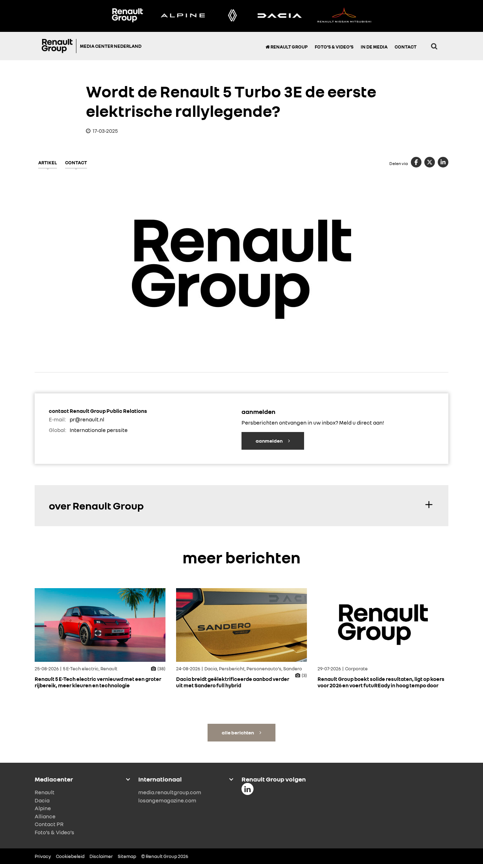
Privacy (43, 856)
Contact (406, 47)
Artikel (47, 162)
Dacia (42, 800)
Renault (44, 792)
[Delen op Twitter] (429, 162)
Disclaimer (101, 856)
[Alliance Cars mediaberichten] (344, 16)
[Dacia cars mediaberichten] (279, 16)
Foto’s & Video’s (334, 47)
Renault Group (289, 47)
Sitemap (127, 856)
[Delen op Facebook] (416, 162)
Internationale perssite (99, 430)
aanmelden (269, 441)
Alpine (43, 808)
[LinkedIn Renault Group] (248, 789)
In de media (374, 47)
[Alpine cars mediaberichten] (183, 16)
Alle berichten (238, 732)
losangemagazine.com (167, 800)
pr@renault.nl (87, 419)
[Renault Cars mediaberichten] (232, 16)
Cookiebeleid (70, 856)
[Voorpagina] (59, 46)
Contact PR (49, 824)
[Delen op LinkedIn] (443, 162)
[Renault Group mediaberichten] (127, 16)
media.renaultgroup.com (169, 792)
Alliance (45, 816)
